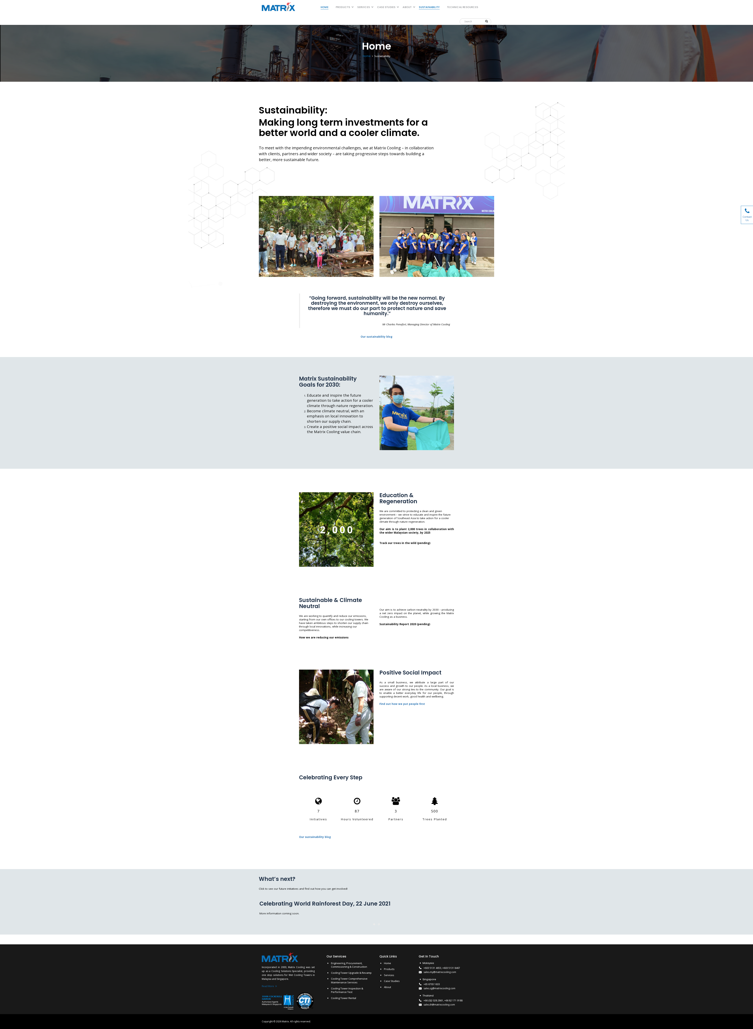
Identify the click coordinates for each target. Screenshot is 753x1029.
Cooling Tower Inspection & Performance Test (347, 990)
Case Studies (386, 7)
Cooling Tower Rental (343, 998)
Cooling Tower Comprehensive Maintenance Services (349, 980)
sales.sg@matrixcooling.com (439, 988)
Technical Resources (462, 7)
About (407, 7)
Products (343, 7)
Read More (268, 986)
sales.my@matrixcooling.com (440, 972)
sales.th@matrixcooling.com (439, 1004)
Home (324, 7)
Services (363, 7)
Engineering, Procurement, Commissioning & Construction (349, 965)
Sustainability (429, 7)
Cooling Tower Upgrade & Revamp (351, 973)
